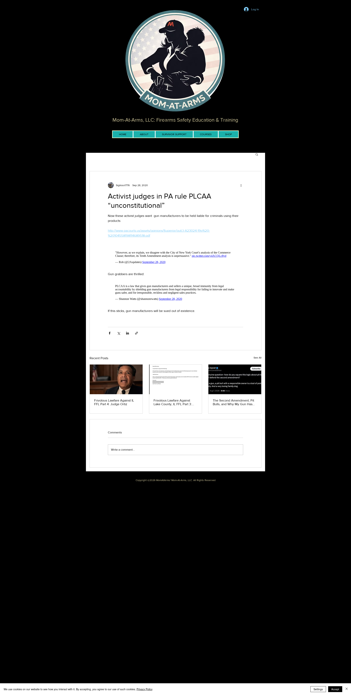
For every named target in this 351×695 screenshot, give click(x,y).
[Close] (346, 689)
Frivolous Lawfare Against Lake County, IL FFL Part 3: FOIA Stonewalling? (173, 402)
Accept (335, 689)
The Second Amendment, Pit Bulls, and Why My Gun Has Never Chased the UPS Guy (233, 402)
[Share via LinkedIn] (127, 333)
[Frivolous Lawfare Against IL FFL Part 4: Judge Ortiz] (116, 379)
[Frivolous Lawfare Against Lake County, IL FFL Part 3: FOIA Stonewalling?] (175, 379)
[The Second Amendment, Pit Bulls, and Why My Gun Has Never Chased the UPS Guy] (234, 379)
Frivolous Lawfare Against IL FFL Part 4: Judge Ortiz (114, 402)
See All (257, 357)
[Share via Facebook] (109, 333)
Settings (318, 689)
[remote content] (175, 257)
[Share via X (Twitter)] (118, 333)
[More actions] (241, 185)
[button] (256, 154)
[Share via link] (136, 333)
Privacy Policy (144, 689)
